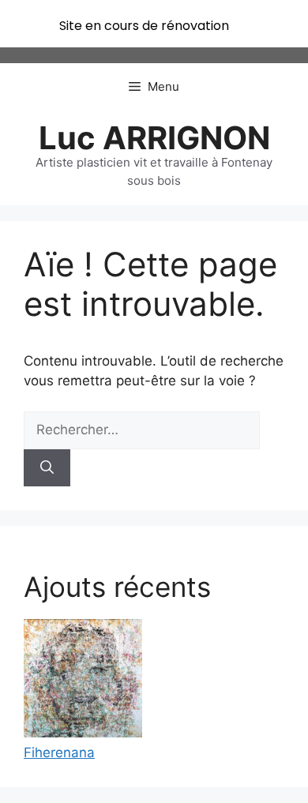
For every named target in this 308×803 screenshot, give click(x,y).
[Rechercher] (47, 468)
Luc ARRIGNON (154, 137)
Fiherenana (59, 752)
